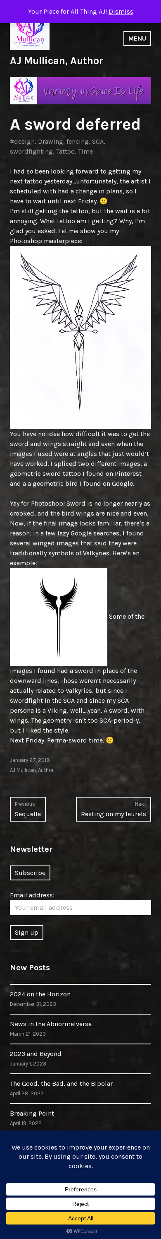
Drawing (50, 141)
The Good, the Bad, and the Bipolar (61, 1083)
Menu (137, 38)
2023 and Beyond (36, 1054)
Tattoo (65, 151)
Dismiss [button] (121, 11)
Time (85, 151)
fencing (77, 141)
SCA (98, 141)
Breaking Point (32, 1113)
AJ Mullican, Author (56, 61)
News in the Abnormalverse (51, 1024)
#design (22, 141)
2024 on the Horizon (40, 994)
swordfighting (31, 151)
